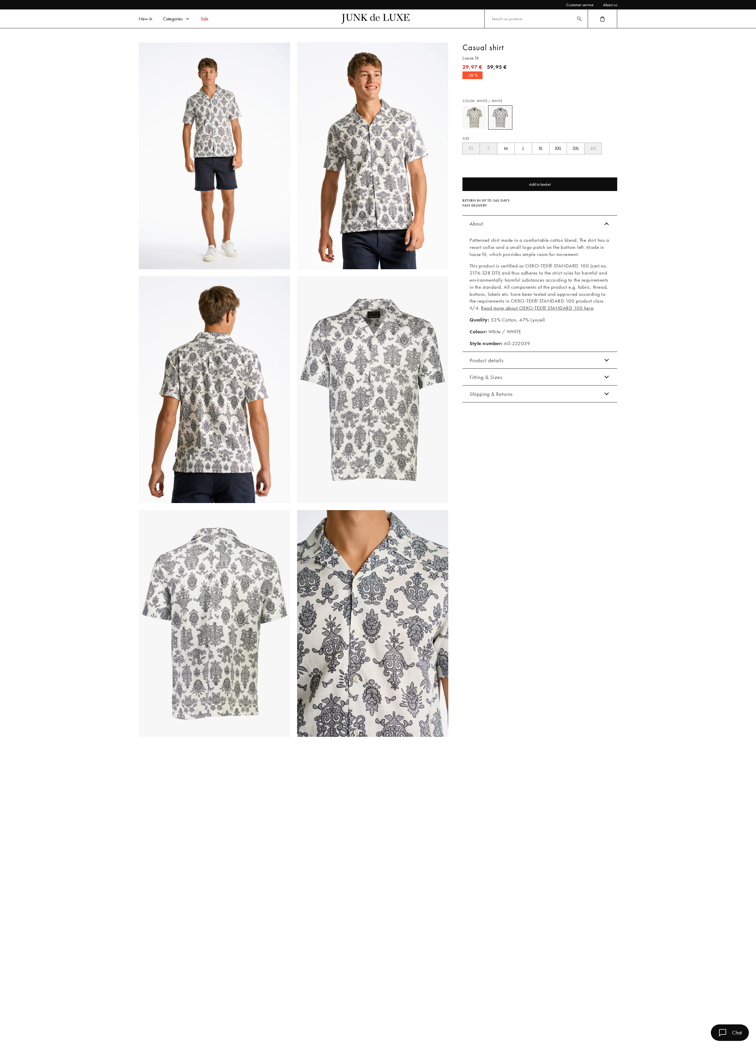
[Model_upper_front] (372, 156)
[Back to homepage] (375, 19)
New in (145, 19)
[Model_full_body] (214, 156)
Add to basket (540, 184)
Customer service (580, 4)
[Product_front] (372, 389)
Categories (173, 19)
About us (610, 4)
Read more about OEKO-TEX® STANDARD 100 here (537, 308)
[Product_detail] (372, 623)
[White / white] (500, 117)
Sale (204, 19)
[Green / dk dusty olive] (474, 117)
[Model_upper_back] (214, 389)
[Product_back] (214, 623)
